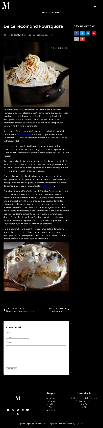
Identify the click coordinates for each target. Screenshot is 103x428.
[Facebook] (8, 410)
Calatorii (32, 35)
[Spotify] (18, 410)
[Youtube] (27, 410)
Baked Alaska (47, 186)
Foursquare (25, 134)
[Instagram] (13, 410)
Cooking (40, 35)
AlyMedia (79, 423)
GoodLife (49, 35)
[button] (95, 6)
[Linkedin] (22, 410)
